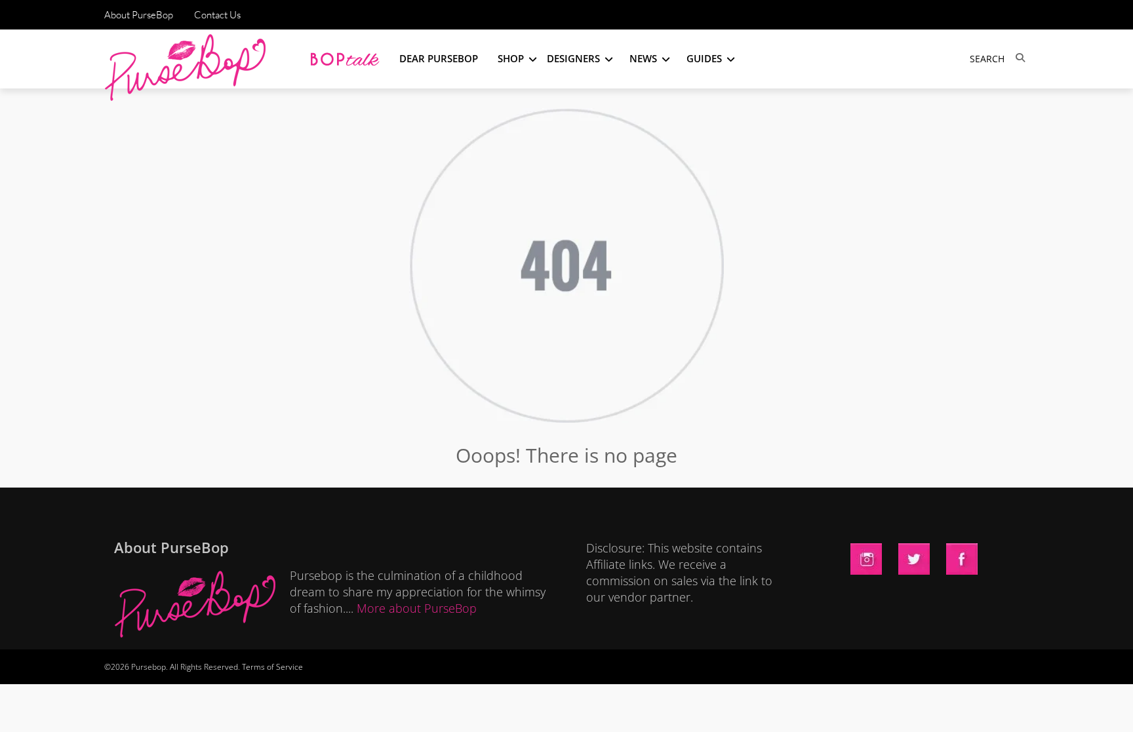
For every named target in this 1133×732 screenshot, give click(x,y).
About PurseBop (138, 15)
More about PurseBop (417, 608)
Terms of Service (272, 666)
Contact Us (217, 15)
